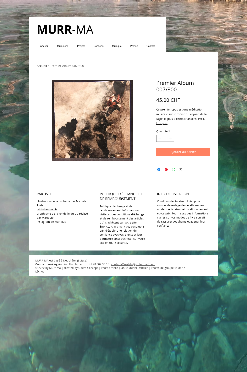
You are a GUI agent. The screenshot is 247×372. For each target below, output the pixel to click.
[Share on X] (180, 169)
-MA (65, 29)
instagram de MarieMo (51, 222)
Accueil (42, 66)
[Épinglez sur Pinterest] (166, 169)
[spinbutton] (165, 138)
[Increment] (171, 138)
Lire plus (161, 123)
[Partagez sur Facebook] (158, 169)
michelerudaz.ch (47, 209)
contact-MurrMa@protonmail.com (133, 264)
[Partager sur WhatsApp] (173, 169)
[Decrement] (159, 138)
